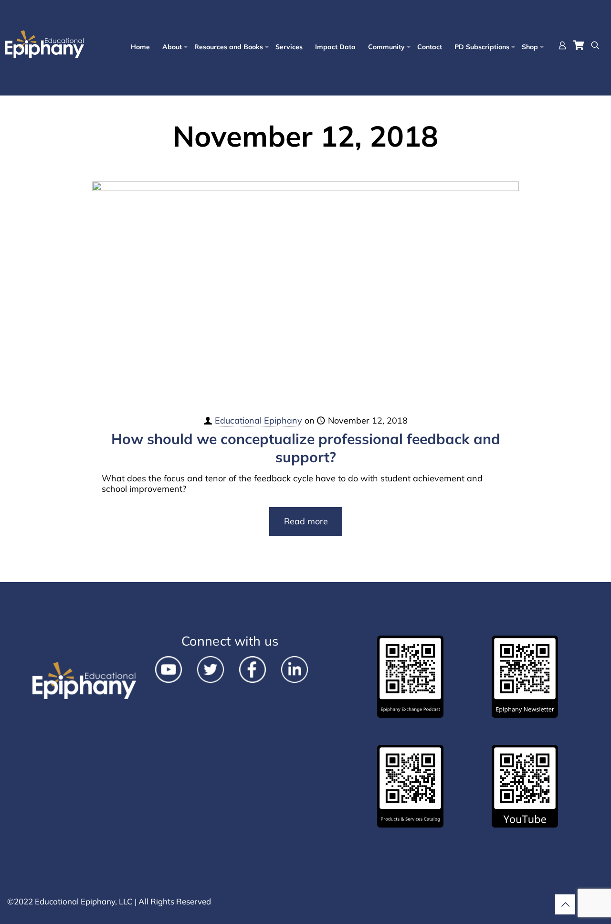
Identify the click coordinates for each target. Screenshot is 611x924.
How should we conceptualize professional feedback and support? (305, 448)
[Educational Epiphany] (44, 44)
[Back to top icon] (565, 904)
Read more (306, 521)
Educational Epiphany (258, 420)
